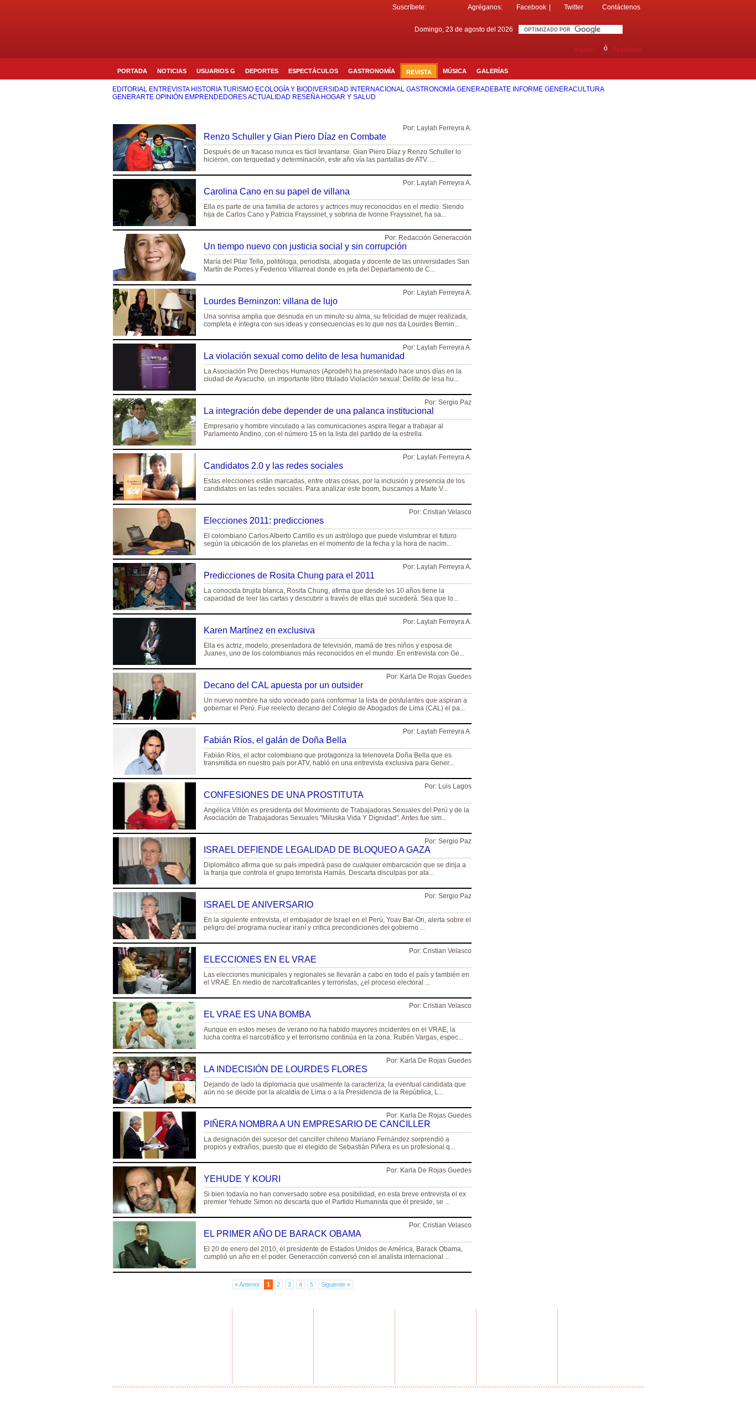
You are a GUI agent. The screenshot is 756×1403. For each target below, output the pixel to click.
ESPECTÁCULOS (313, 71)
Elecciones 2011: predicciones (264, 520)
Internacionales (180, 1349)
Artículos (334, 1336)
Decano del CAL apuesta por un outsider (283, 685)
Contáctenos (621, 7)
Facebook (531, 7)
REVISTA (419, 72)
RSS (586, 1323)
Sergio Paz (455, 402)
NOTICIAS (172, 71)
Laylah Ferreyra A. (444, 128)
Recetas (334, 1330)
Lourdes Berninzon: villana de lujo (271, 301)
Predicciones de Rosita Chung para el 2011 (289, 575)
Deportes (172, 1336)
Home (168, 1323)
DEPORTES (261, 71)
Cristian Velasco (447, 512)
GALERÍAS (492, 71)
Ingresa (585, 49)
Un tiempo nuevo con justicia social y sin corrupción (305, 246)
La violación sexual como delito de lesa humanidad (304, 356)
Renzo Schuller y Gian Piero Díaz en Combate (295, 136)
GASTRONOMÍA (371, 71)
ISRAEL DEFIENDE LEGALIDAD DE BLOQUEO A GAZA (317, 849)
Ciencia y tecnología (187, 1356)
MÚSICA (455, 71)
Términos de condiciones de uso (361, 1393)
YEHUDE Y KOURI (242, 1179)
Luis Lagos (455, 786)
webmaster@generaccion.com (520, 1326)
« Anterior (247, 1284)
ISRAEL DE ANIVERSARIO (258, 904)
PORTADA (132, 71)
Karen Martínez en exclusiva (259, 630)
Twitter (573, 7)
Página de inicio (571, 1393)
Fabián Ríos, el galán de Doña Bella (275, 740)
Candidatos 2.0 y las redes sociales (273, 465)
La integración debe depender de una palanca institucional (319, 411)
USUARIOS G (215, 71)
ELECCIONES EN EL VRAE (260, 959)
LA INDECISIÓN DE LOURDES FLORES (285, 1069)
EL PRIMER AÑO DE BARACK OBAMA (282, 1233)
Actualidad (174, 1330)
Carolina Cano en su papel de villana (277, 191)
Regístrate (627, 49)
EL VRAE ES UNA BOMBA (257, 1014)
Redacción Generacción (435, 238)
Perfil (248, 1336)
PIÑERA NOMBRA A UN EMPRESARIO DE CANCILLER (317, 1124)
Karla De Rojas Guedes (436, 676)
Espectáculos (178, 1343)
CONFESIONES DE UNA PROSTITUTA (284, 795)
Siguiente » (335, 1284)
